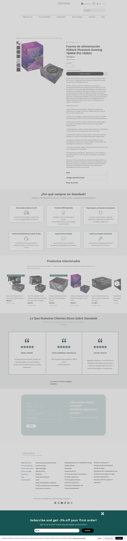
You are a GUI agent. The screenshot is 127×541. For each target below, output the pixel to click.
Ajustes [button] (100, 538)
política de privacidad (79, 538)
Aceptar (119, 538)
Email (36, 527)
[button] (102, 513)
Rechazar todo (109, 538)
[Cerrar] (125, 538)
